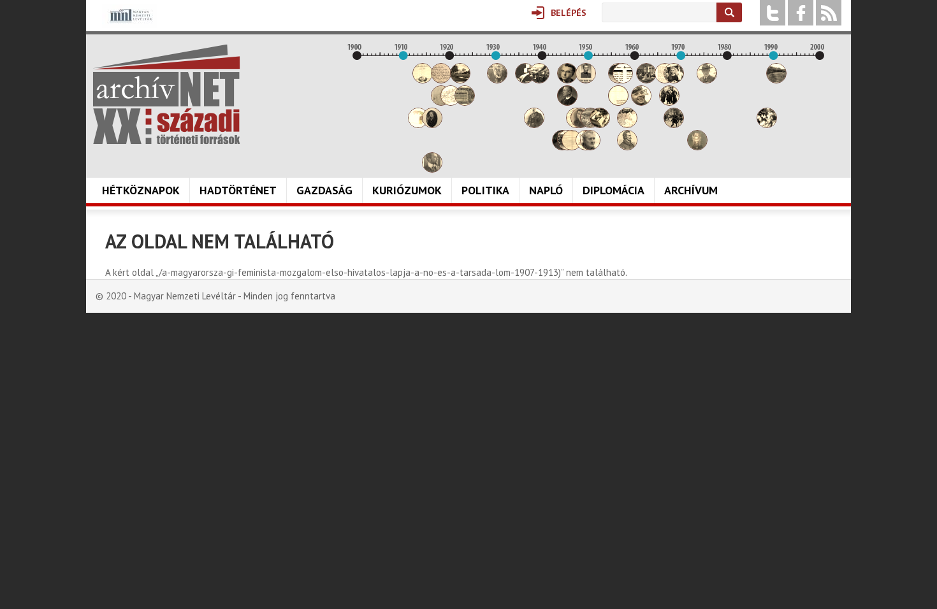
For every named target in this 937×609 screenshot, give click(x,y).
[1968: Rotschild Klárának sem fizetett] (674, 80)
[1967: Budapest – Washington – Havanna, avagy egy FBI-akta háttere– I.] (669, 102)
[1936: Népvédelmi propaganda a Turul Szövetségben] (525, 80)
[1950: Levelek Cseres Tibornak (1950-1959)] (590, 147)
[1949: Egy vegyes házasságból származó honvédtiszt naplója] (586, 80)
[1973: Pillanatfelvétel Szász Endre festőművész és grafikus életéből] (697, 147)
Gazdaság (324, 190)
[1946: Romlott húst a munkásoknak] (572, 147)
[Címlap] (166, 94)
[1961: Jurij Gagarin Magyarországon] (641, 102)
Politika (485, 190)
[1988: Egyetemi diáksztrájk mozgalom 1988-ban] (767, 124)
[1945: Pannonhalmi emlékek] (567, 102)
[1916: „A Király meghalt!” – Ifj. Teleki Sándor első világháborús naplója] (432, 124)
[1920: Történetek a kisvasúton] (450, 102)
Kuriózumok (407, 190)
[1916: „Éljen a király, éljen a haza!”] (432, 169)
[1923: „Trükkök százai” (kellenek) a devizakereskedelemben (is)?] (464, 102)
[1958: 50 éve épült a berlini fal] (627, 124)
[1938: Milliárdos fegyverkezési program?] (534, 124)
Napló (546, 190)
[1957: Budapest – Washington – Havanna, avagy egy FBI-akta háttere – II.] (623, 80)
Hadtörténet (238, 190)
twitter (772, 12)
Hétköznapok (141, 190)
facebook (800, 12)
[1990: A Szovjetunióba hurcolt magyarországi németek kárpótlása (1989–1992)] (776, 80)
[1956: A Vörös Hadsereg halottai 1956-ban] (618, 102)
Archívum (691, 190)
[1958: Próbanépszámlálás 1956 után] (627, 147)
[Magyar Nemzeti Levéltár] (129, 24)
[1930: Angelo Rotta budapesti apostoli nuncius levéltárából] (497, 80)
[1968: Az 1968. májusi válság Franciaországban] (674, 124)
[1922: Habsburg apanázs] (460, 80)
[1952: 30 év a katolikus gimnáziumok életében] (600, 124)
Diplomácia (613, 190)
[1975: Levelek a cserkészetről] (707, 80)
